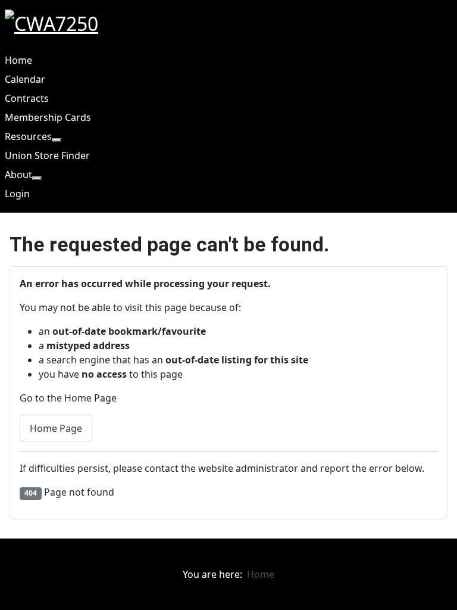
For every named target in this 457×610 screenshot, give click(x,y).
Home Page (56, 428)
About (18, 174)
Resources (28, 136)
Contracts (27, 98)
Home (18, 60)
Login (17, 193)
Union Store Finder (47, 155)
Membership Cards (48, 117)
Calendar (25, 79)
